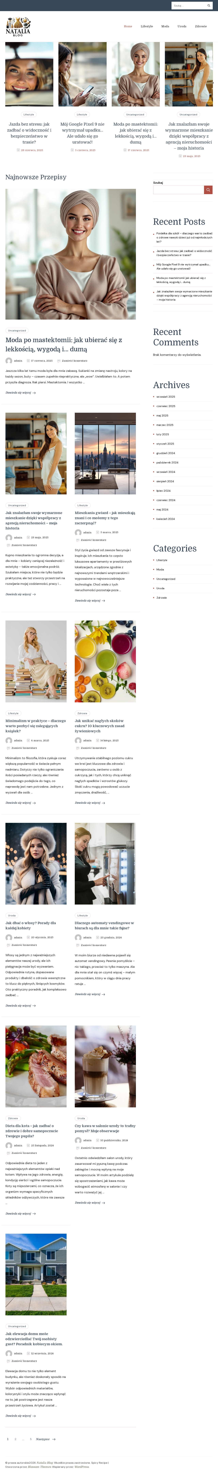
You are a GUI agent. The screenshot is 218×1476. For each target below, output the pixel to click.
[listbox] (109, 100)
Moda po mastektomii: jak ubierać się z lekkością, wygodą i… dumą (82, 133)
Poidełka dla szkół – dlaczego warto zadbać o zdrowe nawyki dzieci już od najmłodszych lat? (185, 237)
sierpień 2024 (165, 481)
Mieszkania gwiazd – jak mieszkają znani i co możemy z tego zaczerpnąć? (188, 133)
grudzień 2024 (166, 453)
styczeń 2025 (165, 444)
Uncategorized (82, 114)
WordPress (81, 1466)
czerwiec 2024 (166, 500)
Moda (165, 26)
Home (128, 26)
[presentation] (5, 83)
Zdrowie (201, 26)
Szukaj (158, 183)
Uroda (182, 26)
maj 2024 (163, 509)
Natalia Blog (44, 1462)
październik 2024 (167, 462)
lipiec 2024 (164, 491)
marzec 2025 (165, 425)
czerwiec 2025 (166, 406)
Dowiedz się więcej (18, 392)
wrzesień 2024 (166, 472)
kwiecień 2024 (166, 519)
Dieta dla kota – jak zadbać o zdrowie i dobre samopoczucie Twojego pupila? (31, 1131)
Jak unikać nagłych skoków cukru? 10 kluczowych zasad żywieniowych (99, 726)
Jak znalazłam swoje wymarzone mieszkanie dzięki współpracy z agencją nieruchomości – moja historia (136, 136)
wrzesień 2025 (166, 397)
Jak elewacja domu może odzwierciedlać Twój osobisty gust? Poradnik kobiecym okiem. (34, 1339)
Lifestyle (147, 26)
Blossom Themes (39, 1466)
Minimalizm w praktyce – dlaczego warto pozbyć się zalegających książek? (35, 726)
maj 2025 (162, 415)
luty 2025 (163, 434)
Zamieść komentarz (75, 361)
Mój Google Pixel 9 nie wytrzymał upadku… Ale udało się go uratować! (29, 133)
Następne (42, 1439)
